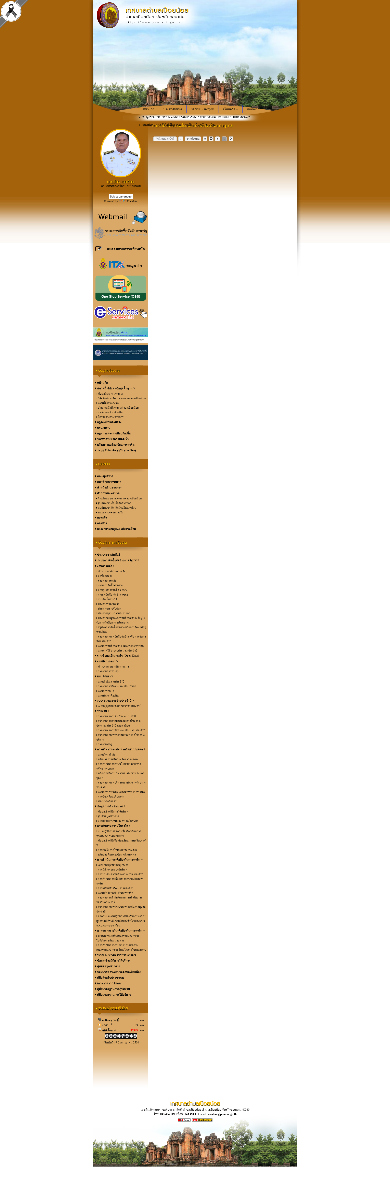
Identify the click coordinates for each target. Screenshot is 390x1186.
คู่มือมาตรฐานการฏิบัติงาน (113, 989)
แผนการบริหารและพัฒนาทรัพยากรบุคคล (121, 791)
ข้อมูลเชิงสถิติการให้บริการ (113, 811)
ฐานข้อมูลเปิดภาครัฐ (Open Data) (117, 655)
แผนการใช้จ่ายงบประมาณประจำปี (117, 650)
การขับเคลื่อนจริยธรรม (111, 796)
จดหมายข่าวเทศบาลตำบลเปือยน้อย (118, 820)
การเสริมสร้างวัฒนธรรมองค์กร (115, 888)
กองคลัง (101, 517)
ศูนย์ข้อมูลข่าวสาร (108, 816)
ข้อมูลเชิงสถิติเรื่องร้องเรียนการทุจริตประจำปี (121, 843)
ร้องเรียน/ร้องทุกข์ (202, 109)
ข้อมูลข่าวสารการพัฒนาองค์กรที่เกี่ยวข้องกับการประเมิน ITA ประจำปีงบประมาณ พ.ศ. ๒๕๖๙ (178, 118)
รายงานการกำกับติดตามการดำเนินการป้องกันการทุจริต (119, 900)
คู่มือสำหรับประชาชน (110, 977)
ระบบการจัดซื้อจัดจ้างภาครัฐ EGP (117, 560)
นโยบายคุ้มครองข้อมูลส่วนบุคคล (116, 854)
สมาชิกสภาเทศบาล (108, 481)
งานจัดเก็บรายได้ (107, 599)
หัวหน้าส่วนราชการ (109, 487)
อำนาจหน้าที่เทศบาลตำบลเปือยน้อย (118, 407)
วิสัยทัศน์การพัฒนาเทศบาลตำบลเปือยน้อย (121, 398)
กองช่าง (101, 523)
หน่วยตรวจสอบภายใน (110, 512)
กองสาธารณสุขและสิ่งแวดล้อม (116, 528)
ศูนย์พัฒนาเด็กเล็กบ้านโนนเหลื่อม (116, 507)
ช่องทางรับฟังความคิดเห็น (112, 439)
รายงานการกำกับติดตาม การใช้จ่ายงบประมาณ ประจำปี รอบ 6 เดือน (118, 723)
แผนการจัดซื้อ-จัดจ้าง (109, 585)
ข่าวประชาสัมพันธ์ (108, 554)
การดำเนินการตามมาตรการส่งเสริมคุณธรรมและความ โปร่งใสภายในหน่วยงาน (121, 947)
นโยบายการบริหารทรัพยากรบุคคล (117, 759)
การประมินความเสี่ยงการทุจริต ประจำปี (120, 874)
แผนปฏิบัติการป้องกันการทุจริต (115, 892)
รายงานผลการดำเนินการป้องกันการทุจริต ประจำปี (120, 909)
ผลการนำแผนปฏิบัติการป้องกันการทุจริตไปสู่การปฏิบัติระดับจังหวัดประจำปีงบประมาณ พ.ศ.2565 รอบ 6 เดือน (121, 921)
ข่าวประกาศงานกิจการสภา (113, 666)
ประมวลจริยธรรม (107, 801)
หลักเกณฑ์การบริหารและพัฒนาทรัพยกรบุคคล (120, 775)
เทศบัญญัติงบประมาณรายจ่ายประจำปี (119, 705)
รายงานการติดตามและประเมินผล (116, 686)
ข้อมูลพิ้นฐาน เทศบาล (110, 393)
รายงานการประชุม (108, 671)
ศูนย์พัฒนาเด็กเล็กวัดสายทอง (114, 503)
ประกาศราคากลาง (108, 603)
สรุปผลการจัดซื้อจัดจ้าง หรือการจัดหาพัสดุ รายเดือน (121, 629)
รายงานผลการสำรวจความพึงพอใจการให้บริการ (120, 737)
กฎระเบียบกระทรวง (108, 422)
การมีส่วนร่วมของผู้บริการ (112, 869)
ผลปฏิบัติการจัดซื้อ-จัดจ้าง (112, 589)
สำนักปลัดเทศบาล (108, 493)
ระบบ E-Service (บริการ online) (116, 450)
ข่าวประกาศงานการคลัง (111, 571)
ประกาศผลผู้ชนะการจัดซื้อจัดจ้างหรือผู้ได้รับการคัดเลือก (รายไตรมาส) (120, 620)
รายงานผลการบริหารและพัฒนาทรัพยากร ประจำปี (121, 785)
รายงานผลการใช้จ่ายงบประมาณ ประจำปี (121, 730)
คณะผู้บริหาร (104, 476)
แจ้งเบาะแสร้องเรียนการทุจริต (115, 444)
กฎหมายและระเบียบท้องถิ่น (113, 433)
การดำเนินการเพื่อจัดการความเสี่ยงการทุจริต (119, 881)
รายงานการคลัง (106, 580)
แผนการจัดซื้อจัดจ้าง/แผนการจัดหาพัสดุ (120, 645)
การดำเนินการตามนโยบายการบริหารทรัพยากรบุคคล (118, 766)
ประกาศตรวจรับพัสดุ (109, 608)
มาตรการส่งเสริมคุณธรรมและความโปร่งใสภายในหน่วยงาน (117, 938)
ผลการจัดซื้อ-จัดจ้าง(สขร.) (112, 594)
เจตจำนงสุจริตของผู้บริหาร (112, 864)
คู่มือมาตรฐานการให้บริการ (113, 994)
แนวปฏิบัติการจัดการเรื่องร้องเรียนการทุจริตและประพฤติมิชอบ (118, 833)
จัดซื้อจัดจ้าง (104, 575)
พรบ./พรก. (103, 427)
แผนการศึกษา (105, 690)
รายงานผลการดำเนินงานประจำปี (116, 716)
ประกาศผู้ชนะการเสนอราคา (113, 613)
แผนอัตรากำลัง (106, 754)
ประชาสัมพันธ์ (172, 109)
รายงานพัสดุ (104, 744)
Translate (132, 201)
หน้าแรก (148, 109)
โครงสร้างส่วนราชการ (110, 417)
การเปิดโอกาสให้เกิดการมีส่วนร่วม (117, 849)
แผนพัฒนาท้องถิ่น (108, 695)
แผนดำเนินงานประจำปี (110, 681)
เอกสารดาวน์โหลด (108, 983)
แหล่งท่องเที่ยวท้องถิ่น (110, 412)
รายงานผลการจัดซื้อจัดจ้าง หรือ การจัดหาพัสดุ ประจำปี (121, 639)
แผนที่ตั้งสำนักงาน (108, 403)
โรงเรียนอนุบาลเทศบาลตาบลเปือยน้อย (119, 498)
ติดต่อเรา (253, 109)
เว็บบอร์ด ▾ (230, 109)
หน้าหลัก (102, 382)
